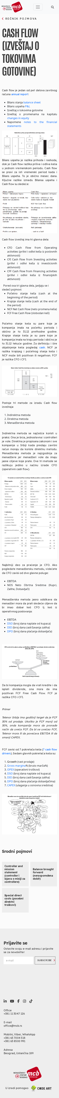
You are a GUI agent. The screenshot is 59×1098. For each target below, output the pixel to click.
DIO (9, 627)
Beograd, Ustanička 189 (19, 1053)
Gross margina (16, 765)
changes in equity (18, 118)
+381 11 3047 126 (14, 1013)
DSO (10, 623)
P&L (27, 106)
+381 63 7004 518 (15, 1037)
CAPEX (11, 785)
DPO (10, 631)
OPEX (10, 769)
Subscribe (44, 960)
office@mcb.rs (13, 1025)
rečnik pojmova (20, 18)
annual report (19, 94)
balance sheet (32, 102)
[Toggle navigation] (37, 7)
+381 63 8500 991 (14, 1041)
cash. (43, 347)
